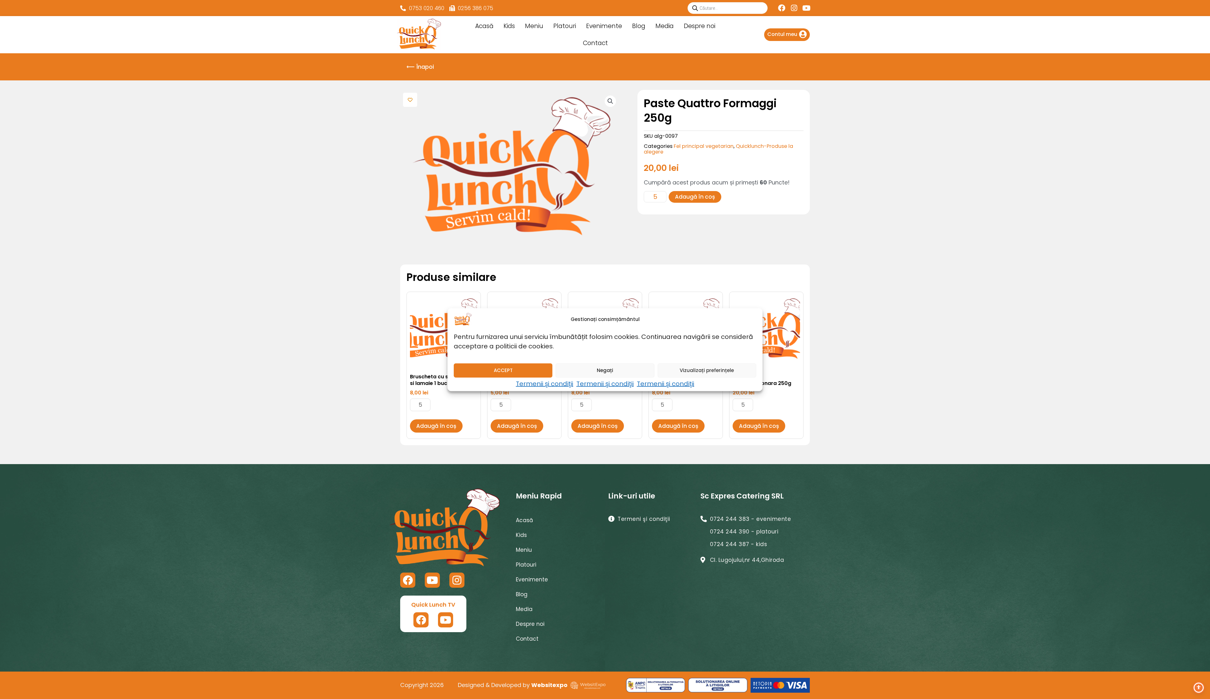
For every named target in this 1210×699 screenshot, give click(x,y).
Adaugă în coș (695, 197)
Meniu (534, 26)
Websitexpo (549, 685)
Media (664, 26)
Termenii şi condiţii (544, 383)
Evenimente (604, 26)
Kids (509, 26)
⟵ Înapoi (420, 67)
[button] (610, 101)
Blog (638, 26)
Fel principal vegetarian (704, 146)
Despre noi (699, 26)
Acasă (484, 26)
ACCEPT (503, 370)
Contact (595, 43)
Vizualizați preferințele (707, 370)
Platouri (564, 26)
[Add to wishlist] (410, 100)
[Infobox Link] (787, 34)
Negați (605, 370)
